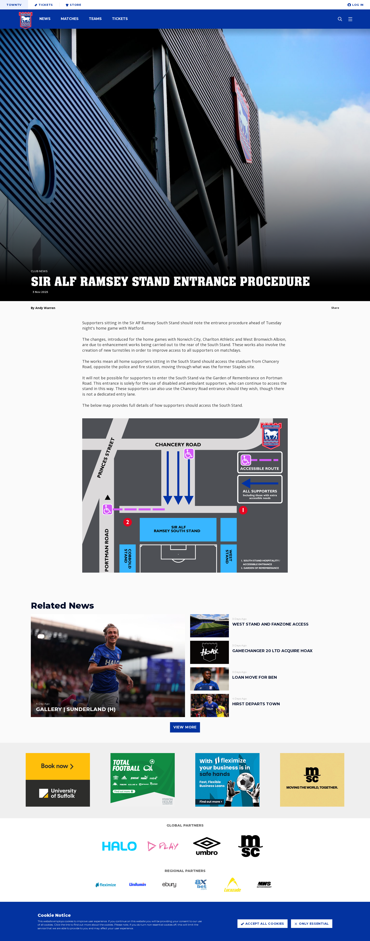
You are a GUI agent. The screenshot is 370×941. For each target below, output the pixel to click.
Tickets (46, 4)
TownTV (14, 4)
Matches (70, 19)
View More (185, 727)
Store (75, 4)
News (45, 19)
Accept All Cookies (264, 924)
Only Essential (314, 924)
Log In (358, 4)
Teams (95, 19)
